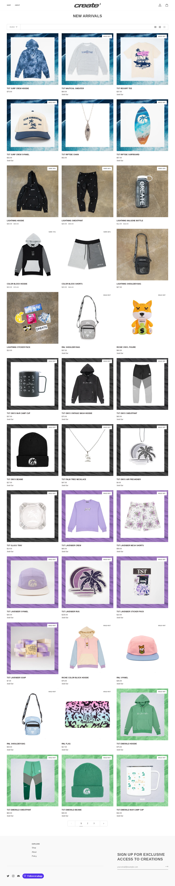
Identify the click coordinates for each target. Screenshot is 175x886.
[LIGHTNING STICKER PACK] (32, 318)
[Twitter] (8, 876)
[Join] (166, 866)
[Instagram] (13, 876)
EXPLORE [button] (36, 844)
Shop (34, 848)
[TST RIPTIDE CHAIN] (87, 125)
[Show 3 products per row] (160, 27)
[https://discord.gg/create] (18, 876)
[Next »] (103, 823)
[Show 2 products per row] (155, 27)
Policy (34, 856)
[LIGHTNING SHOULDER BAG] (142, 254)
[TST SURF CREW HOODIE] (32, 59)
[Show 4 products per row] (165, 27)
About (34, 852)
